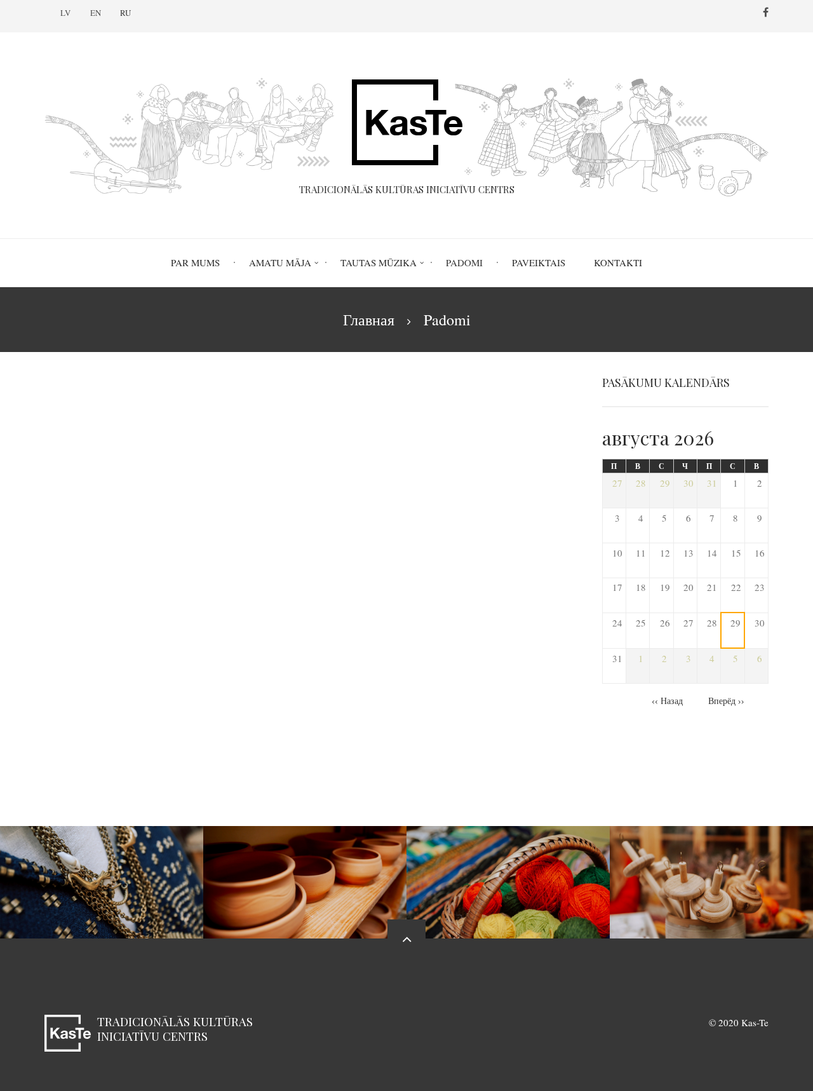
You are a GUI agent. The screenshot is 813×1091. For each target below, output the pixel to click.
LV (65, 12)
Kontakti (618, 262)
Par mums (195, 262)
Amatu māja (280, 262)
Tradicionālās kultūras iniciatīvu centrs (175, 1028)
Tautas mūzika (378, 262)
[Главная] (406, 129)
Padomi (464, 262)
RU (125, 12)
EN (95, 12)
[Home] (67, 1031)
